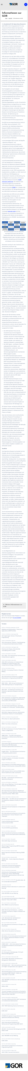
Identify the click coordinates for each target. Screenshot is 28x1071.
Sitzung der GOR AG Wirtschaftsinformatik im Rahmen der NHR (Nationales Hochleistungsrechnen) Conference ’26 (14, 745)
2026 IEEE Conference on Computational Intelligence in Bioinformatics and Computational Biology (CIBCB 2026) (12, 663)
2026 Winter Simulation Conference (11, 931)
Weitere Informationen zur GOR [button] (12, 605)
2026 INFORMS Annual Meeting (10, 893)
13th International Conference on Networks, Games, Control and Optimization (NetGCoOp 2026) (13, 834)
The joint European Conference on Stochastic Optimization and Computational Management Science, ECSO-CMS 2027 (14, 993)
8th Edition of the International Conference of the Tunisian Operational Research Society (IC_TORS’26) (14, 937)
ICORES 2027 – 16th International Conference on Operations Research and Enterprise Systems (14, 945)
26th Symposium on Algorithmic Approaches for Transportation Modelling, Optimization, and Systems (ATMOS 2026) (13, 699)
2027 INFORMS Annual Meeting (10, 1035)
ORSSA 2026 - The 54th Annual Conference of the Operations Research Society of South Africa (14, 800)
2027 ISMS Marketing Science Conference (13, 1006)
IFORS (13, 187)
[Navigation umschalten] (2, 4)
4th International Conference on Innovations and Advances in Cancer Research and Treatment (13, 815)
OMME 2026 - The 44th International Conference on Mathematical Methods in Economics (12, 737)
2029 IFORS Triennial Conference (10, 1052)
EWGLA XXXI (5, 986)
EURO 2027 (5, 1011)
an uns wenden (17, 617)
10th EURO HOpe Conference (9, 841)
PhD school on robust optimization (11, 718)
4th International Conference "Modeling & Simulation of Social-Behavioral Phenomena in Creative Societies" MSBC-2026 (14, 792)
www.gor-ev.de (11, 211)
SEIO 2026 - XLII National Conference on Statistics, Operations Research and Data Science (12, 691)
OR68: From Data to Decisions (9, 724)
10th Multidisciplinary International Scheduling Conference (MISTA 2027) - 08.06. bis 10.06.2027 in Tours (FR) (14, 973)
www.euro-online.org (7, 181)
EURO (20, 179)
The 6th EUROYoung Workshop (10, 828)
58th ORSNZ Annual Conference (10, 904)
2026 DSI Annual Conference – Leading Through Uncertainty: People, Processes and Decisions (13, 911)
